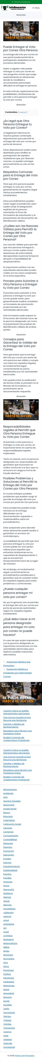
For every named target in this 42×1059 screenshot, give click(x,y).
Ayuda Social (9, 808)
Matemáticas (10, 943)
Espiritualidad (10, 870)
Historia (7, 897)
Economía (8, 851)
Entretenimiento (11, 866)
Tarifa (6, 1008)
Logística (8, 935)
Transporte (9, 1028)
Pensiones (8, 970)
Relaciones (8, 985)
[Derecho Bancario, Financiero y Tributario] (13, 8)
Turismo (7, 1031)
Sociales (7, 1004)
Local (6, 931)
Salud (6, 989)
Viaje (5, 1035)
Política (7, 974)
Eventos (7, 874)
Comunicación (10, 835)
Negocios (8, 954)
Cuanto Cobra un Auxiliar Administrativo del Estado (16, 712)
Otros (6, 966)
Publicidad (8, 981)
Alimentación (10, 789)
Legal (6, 920)
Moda (6, 951)
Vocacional (9, 1047)
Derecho (7, 847)
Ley (5, 928)
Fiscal (6, 885)
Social (6, 1001)
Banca (6, 812)
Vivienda (7, 1043)
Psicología (8, 978)
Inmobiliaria (9, 908)
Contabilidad (10, 839)
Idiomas (7, 904)
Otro (5, 962)
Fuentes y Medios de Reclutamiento (13, 725)
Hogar (6, 901)
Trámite (7, 1024)
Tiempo (7, 1016)
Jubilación (8, 912)
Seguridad (8, 993)
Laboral (7, 916)
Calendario (9, 820)
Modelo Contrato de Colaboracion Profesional (16, 739)
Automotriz (8, 804)
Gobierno (8, 893)
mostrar (22, 112)
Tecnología (9, 1012)
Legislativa (8, 924)
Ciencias (7, 828)
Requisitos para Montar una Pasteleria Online (17, 732)
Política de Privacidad (24, 1055)
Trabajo (7, 1020)
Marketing (8, 939)
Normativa (8, 958)
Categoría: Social (12, 824)
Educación (8, 854)
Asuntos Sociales (12, 801)
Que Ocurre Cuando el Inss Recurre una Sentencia (17, 719)
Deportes (8, 843)
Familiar (7, 878)
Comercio (8, 831)
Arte (5, 797)
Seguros (7, 997)
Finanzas (7, 881)
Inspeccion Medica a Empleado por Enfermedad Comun (17, 673)
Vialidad (7, 1039)
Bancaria (8, 816)
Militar (6, 947)
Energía (7, 862)
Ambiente (8, 793)
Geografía (8, 889)
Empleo (7, 858)
